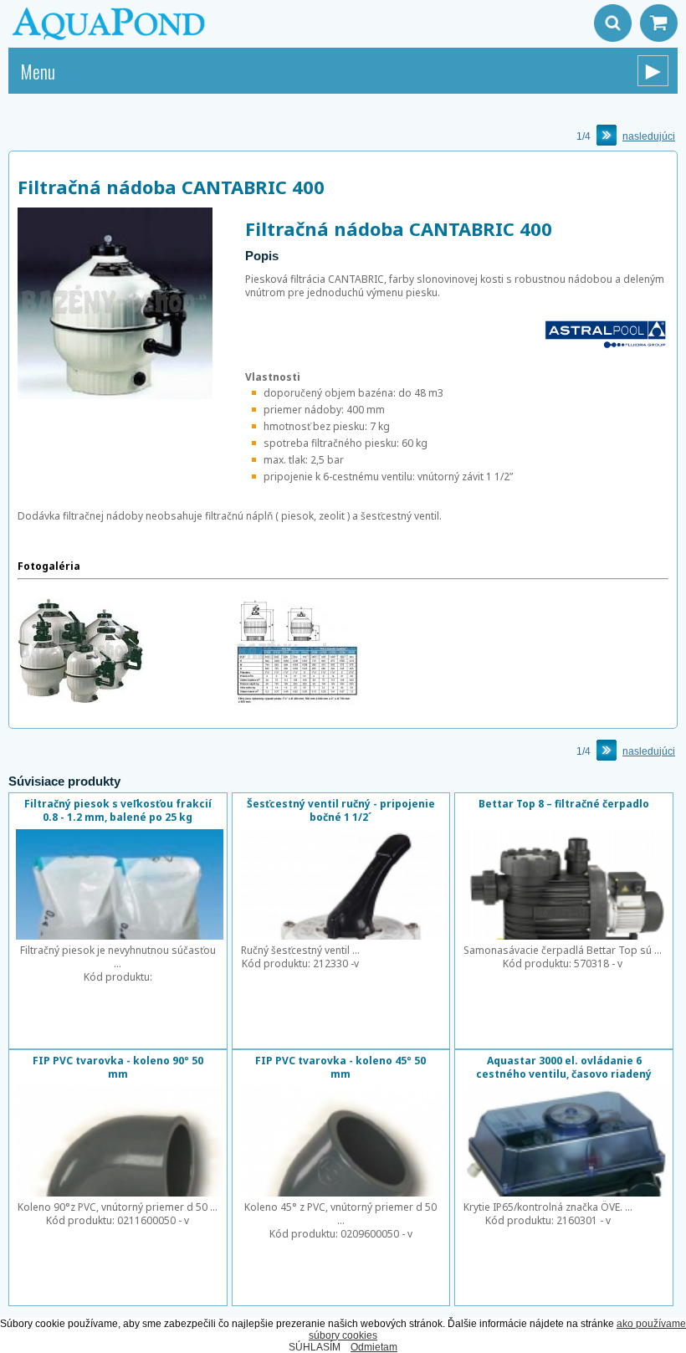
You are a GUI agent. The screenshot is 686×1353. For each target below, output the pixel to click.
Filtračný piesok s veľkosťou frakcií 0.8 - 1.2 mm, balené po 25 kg (118, 810)
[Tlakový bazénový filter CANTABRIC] (80, 700)
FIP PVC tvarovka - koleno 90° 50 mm (118, 1067)
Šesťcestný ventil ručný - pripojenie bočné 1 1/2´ (341, 810)
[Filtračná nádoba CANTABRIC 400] (115, 395)
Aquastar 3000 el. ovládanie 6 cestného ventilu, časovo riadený (564, 1067)
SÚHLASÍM (314, 1347)
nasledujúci (648, 136)
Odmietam (374, 1347)
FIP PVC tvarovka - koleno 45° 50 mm (340, 1067)
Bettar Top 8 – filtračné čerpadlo (564, 804)
